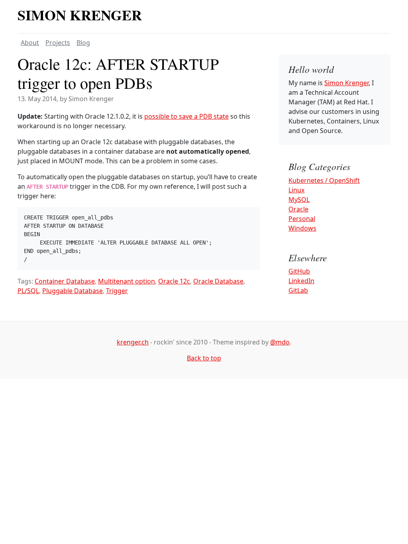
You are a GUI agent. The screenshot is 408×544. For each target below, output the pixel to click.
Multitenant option (126, 281)
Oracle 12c (174, 281)
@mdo (280, 342)
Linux (296, 190)
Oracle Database (218, 281)
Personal (301, 218)
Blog (83, 42)
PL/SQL (28, 290)
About (30, 42)
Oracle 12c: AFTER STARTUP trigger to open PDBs (118, 73)
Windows (302, 228)
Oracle (298, 209)
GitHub (299, 271)
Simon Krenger (80, 14)
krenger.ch (133, 342)
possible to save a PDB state (186, 116)
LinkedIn (301, 280)
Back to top (204, 358)
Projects (57, 42)
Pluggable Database (72, 290)
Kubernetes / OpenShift (324, 180)
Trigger (117, 290)
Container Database (65, 281)
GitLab (298, 290)
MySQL (299, 199)
